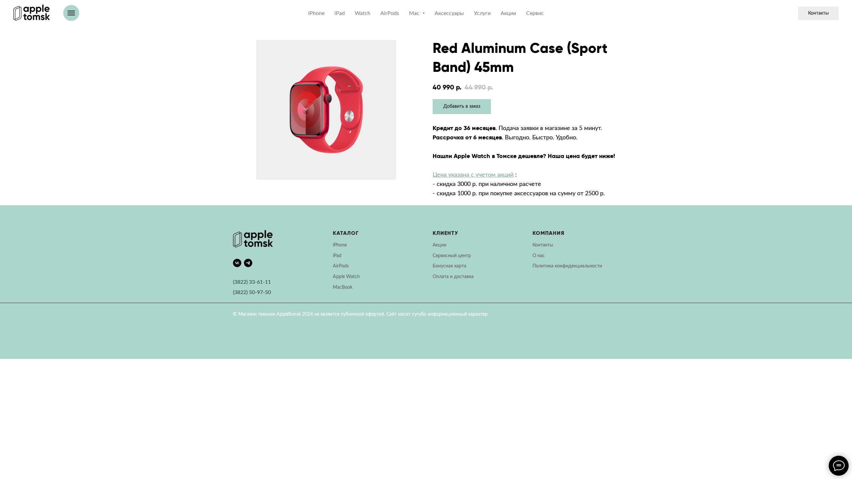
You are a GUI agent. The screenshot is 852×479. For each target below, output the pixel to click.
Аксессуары (449, 13)
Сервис (535, 13)
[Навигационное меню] (71, 13)
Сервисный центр (452, 255)
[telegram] (248, 263)
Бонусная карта (449, 266)
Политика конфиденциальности (567, 266)
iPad (339, 13)
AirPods (389, 13)
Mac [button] (415, 13)
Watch (362, 13)
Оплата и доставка (453, 276)
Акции (508, 13)
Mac (337, 287)
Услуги (482, 13)
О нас (538, 255)
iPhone (316, 13)
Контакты (818, 13)
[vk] (237, 263)
